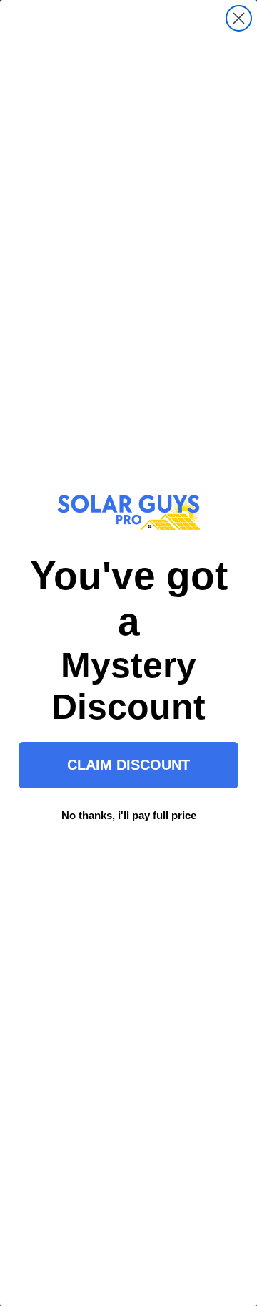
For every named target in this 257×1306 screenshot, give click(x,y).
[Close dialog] (238, 18)
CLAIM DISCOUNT (128, 765)
